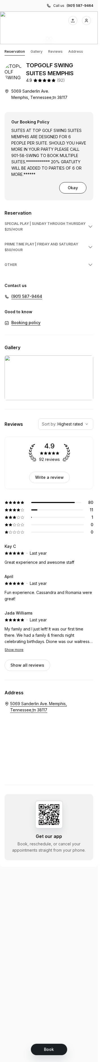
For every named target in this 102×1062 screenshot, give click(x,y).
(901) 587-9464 (80, 5)
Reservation (15, 51)
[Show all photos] (49, 27)
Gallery (36, 51)
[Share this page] (72, 20)
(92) (61, 80)
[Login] (86, 20)
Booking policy (26, 322)
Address (75, 51)
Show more (14, 650)
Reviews (55, 51)
